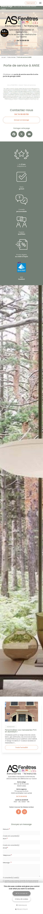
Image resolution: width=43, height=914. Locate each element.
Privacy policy (22, 909)
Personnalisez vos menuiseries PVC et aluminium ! (21, 731)
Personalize (22, 905)
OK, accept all (22, 893)
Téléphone (6, 855)
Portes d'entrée (11, 57)
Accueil (4, 57)
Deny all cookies (22, 899)
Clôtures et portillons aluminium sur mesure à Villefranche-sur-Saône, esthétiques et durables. (21, 99)
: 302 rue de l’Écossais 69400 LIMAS (18, 7)
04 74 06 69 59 (23, 40)
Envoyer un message (21, 120)
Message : (6, 863)
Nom (4, 839)
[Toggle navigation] (40, 3)
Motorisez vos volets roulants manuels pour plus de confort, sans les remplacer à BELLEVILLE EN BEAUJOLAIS (21, 96)
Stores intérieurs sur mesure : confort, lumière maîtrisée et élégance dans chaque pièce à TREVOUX (21, 91)
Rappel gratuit (30, 3)
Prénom (6, 829)
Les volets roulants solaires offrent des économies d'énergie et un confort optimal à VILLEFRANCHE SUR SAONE (21, 89)
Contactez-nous (21, 45)
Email (5, 848)
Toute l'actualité (21, 747)
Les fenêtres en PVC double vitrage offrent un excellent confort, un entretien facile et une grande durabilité (21, 93)
